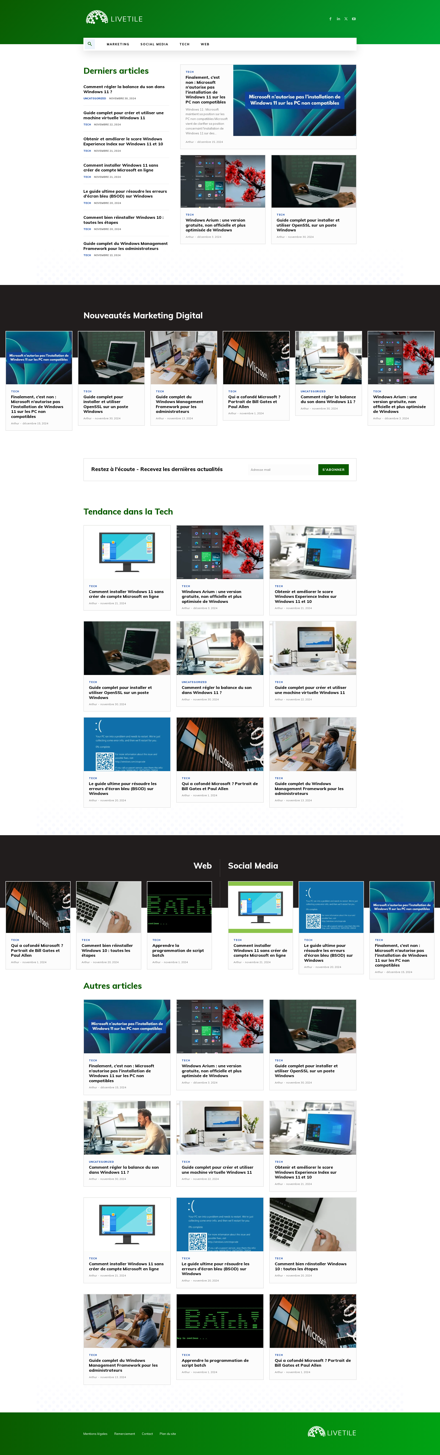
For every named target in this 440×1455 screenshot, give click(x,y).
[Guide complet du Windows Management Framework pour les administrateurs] (184, 357)
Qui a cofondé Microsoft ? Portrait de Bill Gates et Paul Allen (254, 401)
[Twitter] (346, 19)
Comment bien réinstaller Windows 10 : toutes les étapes (123, 220)
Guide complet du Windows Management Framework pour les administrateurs (125, 246)
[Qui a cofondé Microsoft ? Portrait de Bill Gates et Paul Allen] (256, 357)
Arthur (190, 142)
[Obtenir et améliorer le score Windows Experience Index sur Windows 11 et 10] (313, 552)
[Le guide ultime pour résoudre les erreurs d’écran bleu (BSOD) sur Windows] (127, 744)
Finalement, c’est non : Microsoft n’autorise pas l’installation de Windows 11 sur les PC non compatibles (206, 90)
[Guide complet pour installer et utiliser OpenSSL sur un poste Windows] (314, 181)
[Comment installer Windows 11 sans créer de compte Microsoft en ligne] (127, 552)
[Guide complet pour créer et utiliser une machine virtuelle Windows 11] (313, 648)
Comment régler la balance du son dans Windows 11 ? (124, 89)
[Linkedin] (338, 19)
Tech (87, 124)
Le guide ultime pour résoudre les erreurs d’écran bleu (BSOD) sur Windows (125, 194)
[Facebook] (330, 19)
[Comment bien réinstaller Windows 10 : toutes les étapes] (109, 907)
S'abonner (333, 470)
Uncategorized (94, 98)
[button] (90, 44)
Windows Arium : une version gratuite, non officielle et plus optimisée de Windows (215, 225)
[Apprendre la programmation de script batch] (179, 907)
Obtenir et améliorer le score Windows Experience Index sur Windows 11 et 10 (123, 141)
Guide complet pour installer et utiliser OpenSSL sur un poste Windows (308, 225)
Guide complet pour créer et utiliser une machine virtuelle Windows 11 (123, 115)
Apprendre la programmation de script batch (178, 950)
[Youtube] (354, 19)
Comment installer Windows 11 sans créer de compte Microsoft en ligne (120, 168)
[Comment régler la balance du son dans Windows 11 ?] (329, 357)
